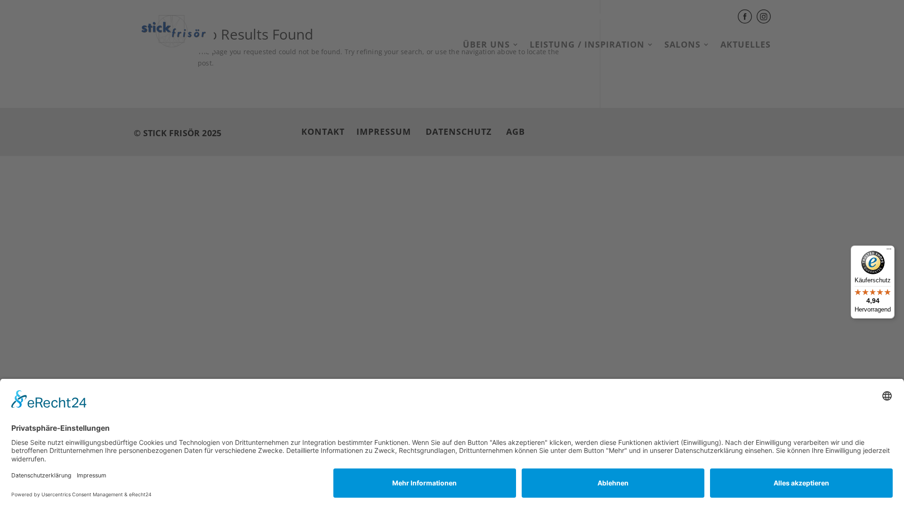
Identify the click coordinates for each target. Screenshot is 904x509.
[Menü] (889, 251)
